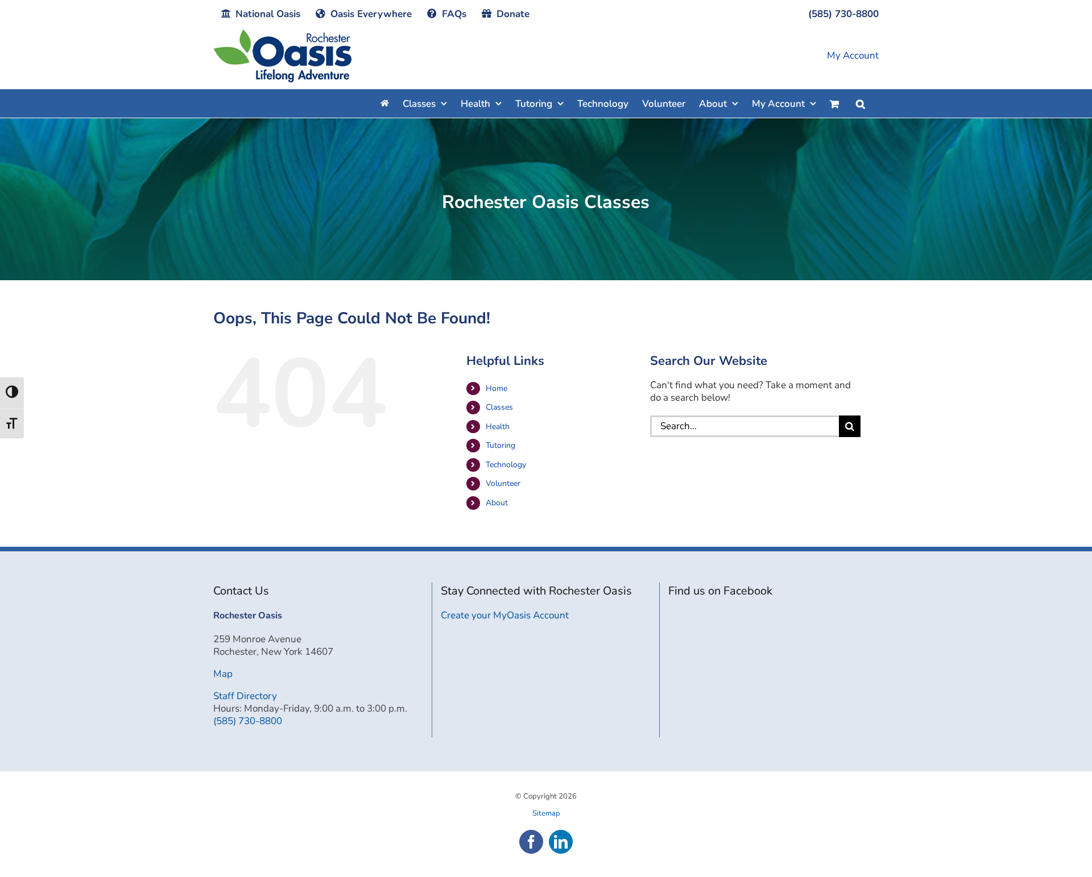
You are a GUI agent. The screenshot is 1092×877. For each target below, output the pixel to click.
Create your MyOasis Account (505, 615)
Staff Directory (245, 696)
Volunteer (503, 483)
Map (223, 673)
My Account (853, 55)
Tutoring (500, 445)
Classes (499, 407)
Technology (506, 464)
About (497, 502)
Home (496, 388)
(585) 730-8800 (247, 721)
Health (498, 426)
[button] (860, 103)
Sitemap (546, 813)
